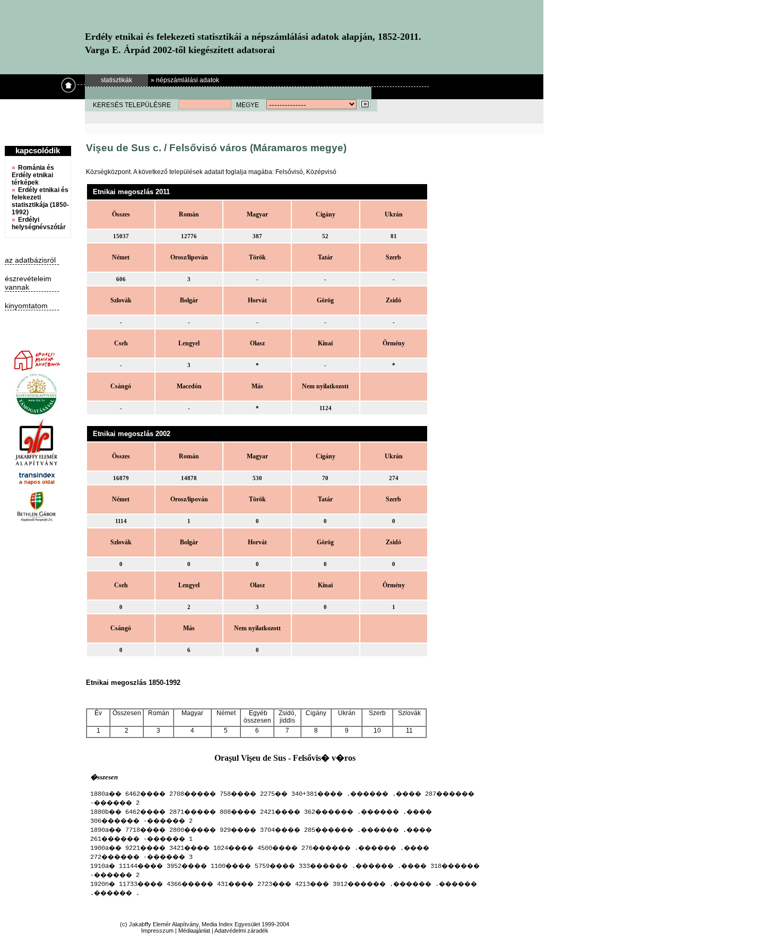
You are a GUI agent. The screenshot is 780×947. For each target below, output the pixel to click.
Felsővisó (289, 172)
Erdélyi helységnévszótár (39, 223)
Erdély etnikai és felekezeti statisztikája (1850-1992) (40, 201)
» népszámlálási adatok (185, 80)
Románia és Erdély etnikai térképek (33, 175)
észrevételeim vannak (28, 282)
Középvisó (321, 172)
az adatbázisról (30, 260)
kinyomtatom (26, 305)
